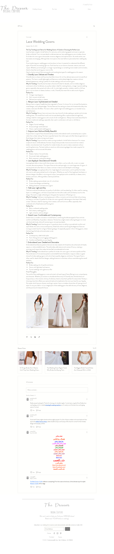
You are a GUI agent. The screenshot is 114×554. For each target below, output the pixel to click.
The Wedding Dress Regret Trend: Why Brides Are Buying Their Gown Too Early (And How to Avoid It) (57, 369)
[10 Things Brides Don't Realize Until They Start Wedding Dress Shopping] (30, 358)
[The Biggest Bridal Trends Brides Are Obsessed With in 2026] (84, 358)
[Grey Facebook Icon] (54, 533)
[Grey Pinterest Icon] (61, 533)
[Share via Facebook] (27, 337)
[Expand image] (37, 310)
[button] (94, 26)
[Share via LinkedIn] (35, 337)
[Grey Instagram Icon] (57, 533)
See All (94, 348)
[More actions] (87, 37)
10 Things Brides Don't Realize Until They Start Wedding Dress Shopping (29, 369)
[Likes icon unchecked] (31, 410)
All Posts (20, 26)
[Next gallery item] (86, 310)
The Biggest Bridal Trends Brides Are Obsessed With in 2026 (83, 369)
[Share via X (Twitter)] (31, 337)
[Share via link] (39, 337)
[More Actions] (87, 399)
